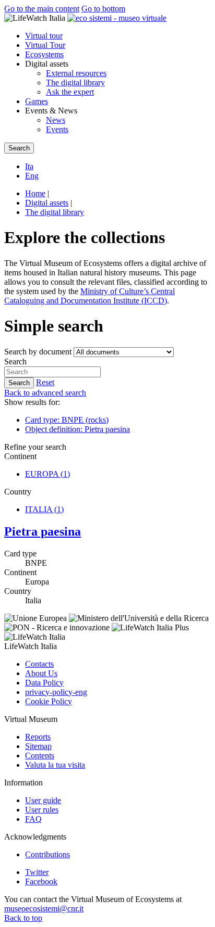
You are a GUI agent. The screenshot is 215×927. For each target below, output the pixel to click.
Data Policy (44, 682)
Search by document (37, 351)
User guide (43, 800)
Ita (29, 166)
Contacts (39, 663)
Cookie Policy (48, 701)
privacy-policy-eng (56, 692)
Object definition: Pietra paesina (77, 429)
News (55, 120)
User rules (41, 809)
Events (57, 129)
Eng (32, 175)
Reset (45, 382)
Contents (39, 755)
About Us (41, 673)
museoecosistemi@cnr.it (43, 908)
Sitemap (38, 746)
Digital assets (46, 202)
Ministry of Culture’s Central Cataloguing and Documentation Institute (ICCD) (89, 296)
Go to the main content (41, 8)
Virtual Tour (45, 45)
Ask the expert (70, 91)
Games (36, 101)
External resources (76, 73)
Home (35, 193)
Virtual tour (44, 35)
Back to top (23, 917)
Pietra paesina (42, 531)
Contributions (47, 854)
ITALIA (44, 509)
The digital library (75, 82)
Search (15, 361)
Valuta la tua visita (55, 764)
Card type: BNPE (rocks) (67, 419)
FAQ (33, 819)
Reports (38, 736)
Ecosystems (44, 54)
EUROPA (47, 473)
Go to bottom (103, 8)
